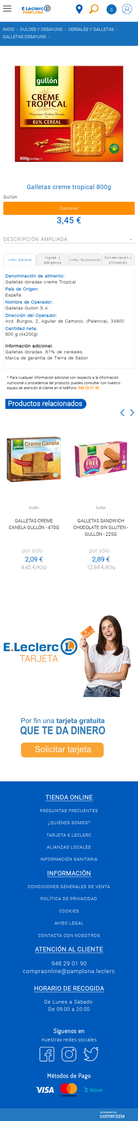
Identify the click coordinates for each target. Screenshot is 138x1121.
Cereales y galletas (91, 29)
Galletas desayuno (24, 36)
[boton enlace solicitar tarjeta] (69, 739)
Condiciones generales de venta (69, 886)
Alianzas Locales (69, 847)
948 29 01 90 (88, 388)
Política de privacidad (69, 898)
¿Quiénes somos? (69, 822)
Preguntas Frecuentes (69, 810)
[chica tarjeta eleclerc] (69, 655)
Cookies (69, 911)
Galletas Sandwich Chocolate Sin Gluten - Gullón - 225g (100, 527)
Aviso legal (69, 923)
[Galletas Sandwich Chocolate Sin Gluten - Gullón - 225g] (101, 459)
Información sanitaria (69, 859)
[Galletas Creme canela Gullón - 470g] (34, 459)
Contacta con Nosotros (69, 935)
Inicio (8, 29)
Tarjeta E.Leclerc (69, 835)
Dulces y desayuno (41, 29)
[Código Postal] (79, 9)
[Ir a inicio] (36, 10)
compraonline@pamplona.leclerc (69, 971)
